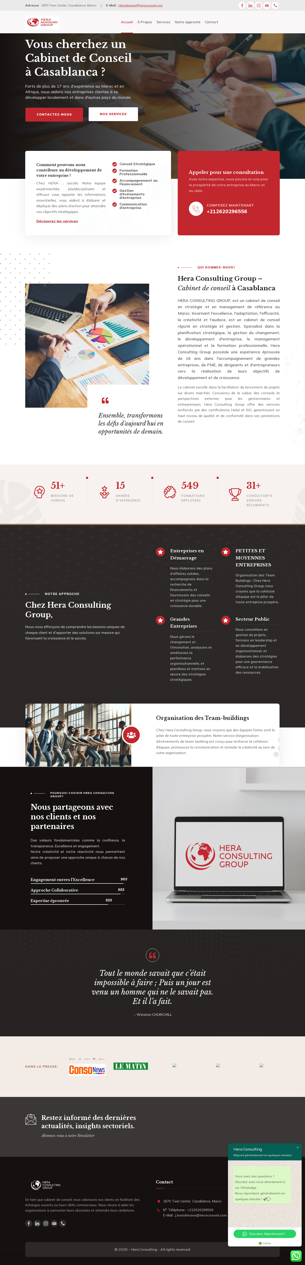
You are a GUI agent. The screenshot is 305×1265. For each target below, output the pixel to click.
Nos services (113, 114)
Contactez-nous (54, 114)
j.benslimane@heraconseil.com (140, 5)
